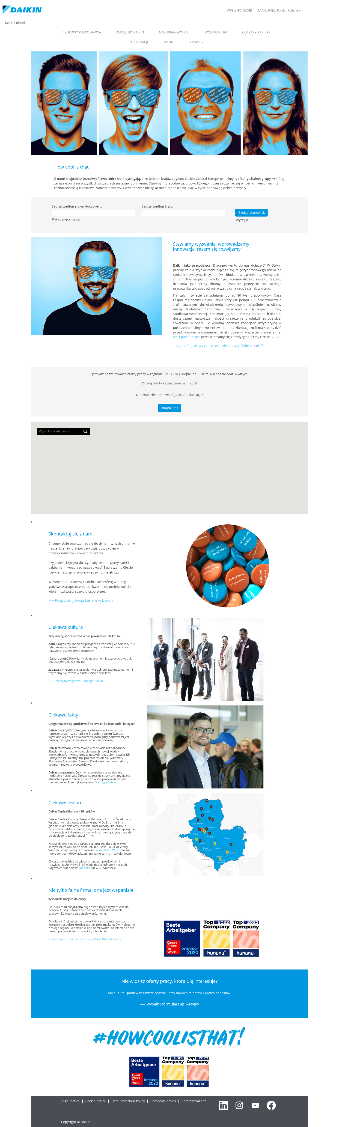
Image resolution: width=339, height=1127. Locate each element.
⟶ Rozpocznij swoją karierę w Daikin (81, 600)
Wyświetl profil (239, 10)
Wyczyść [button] (242, 220)
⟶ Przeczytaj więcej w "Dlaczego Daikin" (76, 681)
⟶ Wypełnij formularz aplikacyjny (169, 1004)
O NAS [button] (195, 42)
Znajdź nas (169, 408)
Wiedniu (84, 868)
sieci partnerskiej (187, 337)
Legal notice (70, 1101)
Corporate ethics (163, 1101)
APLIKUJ (169, 42)
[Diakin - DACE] (22, 10)
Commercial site (193, 1101)
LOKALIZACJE (139, 42)
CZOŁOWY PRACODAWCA (81, 32)
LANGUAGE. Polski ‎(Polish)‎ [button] (278, 10)
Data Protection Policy (128, 1101)
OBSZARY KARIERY (256, 32)
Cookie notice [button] (95, 1101)
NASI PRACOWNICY (173, 32)
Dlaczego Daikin (105, 782)
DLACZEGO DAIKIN (130, 32)
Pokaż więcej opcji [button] (66, 219)
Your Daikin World (108, 850)
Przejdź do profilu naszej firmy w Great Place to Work (85, 939)
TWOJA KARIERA (215, 32)
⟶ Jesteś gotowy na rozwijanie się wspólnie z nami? (218, 345)
